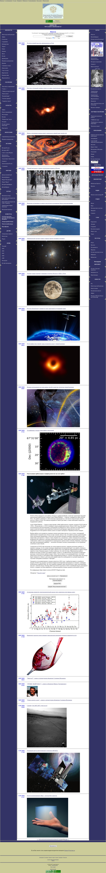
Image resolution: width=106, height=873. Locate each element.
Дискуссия (46, 0)
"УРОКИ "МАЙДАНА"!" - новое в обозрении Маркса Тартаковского (46, 684)
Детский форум (5, 187)
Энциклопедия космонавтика (94, 92)
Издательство (5, 72)
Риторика (4, 121)
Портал (2, 0)
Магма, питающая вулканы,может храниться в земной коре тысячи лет (47, 133)
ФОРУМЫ (8, 170)
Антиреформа (94, 138)
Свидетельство (50, 33)
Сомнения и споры (6, 65)
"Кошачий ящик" (6, 96)
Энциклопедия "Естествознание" (95, 95)
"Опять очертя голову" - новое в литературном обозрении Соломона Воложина (49, 700)
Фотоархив (4, 260)
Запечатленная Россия (7, 163)
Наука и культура (95, 66)
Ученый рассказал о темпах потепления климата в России (43, 168)
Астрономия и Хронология (8, 158)
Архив (53, 857)
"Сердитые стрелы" (6, 101)
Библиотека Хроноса (96, 183)
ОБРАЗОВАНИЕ (97, 130)
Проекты (93, 245)
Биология (93, 144)
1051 (40, 839)
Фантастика (4, 236)
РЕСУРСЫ (97, 238)
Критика (4, 63)
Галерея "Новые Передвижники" (53, 859)
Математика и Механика (96, 149)
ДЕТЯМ (9, 230)
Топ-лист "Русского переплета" (95, 269)
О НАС (97, 217)
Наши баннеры (94, 275)
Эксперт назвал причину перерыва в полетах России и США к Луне (46, 273)
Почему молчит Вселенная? (97, 39)
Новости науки (94, 288)
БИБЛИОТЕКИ (97, 179)
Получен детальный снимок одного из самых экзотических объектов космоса (49, 88)
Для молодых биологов (97, 175)
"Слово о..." (4, 88)
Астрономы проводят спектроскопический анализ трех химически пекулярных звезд (51, 592)
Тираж (92, 234)
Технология (93, 151)
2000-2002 (97, 69)
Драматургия (5, 58)
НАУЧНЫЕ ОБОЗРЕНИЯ (97, 111)
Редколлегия (93, 221)
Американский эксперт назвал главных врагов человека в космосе (46, 238)
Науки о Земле (94, 147)
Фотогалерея (5, 114)
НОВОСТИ (97, 279)
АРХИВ (8, 243)
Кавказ (3, 49)
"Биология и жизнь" (95, 126)
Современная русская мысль (8, 136)
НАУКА (97, 30)
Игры (92, 205)
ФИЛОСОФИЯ (8, 132)
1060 (66, 839)
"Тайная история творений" (8, 91)
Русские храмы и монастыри (6, 124)
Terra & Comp (41, 573)
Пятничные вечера (6, 195)
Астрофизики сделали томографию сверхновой (40, 430)
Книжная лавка (5, 75)
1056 (54, 839)
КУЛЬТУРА (8, 105)
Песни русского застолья (96, 208)
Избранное (93, 254)
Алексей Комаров (55, 865)
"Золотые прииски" (6, 98)
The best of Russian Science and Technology (97, 296)
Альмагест (4, 161)
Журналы (93, 249)
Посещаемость (94, 247)
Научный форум (5, 177)
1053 (45, 839)
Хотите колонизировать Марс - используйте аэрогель (42, 795)
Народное (93, 210)
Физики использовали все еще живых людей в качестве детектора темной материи (50, 387)
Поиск (92, 242)
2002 (3, 251)
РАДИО (97, 190)
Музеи (92, 203)
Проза (3, 53)
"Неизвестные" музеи (7, 119)
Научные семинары (95, 107)
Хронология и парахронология (6, 155)
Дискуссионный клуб (7, 174)
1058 (60, 839)
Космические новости (96, 88)
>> (68, 839)
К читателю (4, 39)
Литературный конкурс (7, 221)
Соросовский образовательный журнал (97, 141)
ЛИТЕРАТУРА (8, 30)
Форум (3, 238)
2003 (3, 248)
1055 (51, 839)
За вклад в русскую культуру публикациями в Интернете (8, 218)
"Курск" (4, 46)
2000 (3, 255)
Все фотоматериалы (6, 263)
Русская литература (95, 159)
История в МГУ (5, 150)
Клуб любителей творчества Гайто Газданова (8, 202)
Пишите (19, 0)
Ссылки (56, 857)
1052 (43, 839)
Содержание (8, 0)
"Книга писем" (5, 93)
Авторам (93, 224)
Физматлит (93, 101)
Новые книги (5, 68)
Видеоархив (5, 128)
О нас (14, 0)
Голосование (32, 0)
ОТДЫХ (97, 199)
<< (37, 839)
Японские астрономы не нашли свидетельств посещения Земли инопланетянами (50, 203)
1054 (48, 839)
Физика (92, 154)
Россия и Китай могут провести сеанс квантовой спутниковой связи (46, 308)
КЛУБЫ (8, 191)
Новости (25, 0)
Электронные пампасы (7, 233)
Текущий (4, 246)
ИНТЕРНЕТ (97, 264)
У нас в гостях (5, 70)
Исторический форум (7, 184)
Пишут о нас (94, 231)
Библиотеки (93, 257)
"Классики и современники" (8, 86)
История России (5, 148)
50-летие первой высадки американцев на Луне (40, 43)
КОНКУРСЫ (8, 214)
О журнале (93, 226)
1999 (3, 258)
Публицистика (5, 44)
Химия (92, 156)
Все (92, 283)
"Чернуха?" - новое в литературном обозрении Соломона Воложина (46, 678)
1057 (57, 839)
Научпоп (93, 186)
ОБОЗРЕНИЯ (8, 82)
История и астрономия (96, 61)
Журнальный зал (6, 78)
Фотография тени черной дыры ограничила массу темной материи (46, 344)
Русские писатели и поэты (97, 252)
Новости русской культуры (8, 34)
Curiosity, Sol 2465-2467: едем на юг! (37, 705)
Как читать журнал (95, 229)
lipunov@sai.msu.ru (69, 850)
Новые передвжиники (7, 112)
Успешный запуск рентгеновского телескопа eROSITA (42, 750)
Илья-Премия (5, 226)
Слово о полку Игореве (7, 152)
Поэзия (3, 56)
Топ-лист (39, 0)
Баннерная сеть (94, 272)
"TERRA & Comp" (95, 119)
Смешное (93, 213)
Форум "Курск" (5, 182)
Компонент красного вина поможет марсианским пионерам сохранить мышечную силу (52, 635)
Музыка (4, 117)
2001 (3, 253)
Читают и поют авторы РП (97, 194)
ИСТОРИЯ (8, 143)
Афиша (3, 37)
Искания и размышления (7, 60)
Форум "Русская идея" (7, 179)
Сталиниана (4, 166)
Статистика (60, 857)
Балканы (4, 51)
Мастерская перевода (7, 209)
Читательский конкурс (7, 224)
